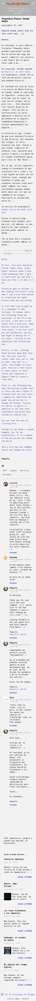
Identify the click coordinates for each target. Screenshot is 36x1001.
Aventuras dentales (14, 859)
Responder (13, 553)
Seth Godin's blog (24, 291)
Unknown (13, 557)
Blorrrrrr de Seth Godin (17, 72)
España (13, 470)
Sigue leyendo (25, 877)
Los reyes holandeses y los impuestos (15, 911)
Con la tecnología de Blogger (19, 994)
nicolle (13, 483)
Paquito (13, 588)
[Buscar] (33, 3)
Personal (6, 474)
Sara (12, 697)
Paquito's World (18, 634)
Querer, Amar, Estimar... (11, 884)
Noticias (24, 470)
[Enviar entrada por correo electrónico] (3, 466)
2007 (4, 470)
